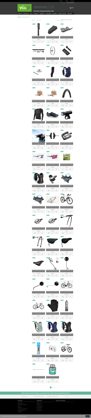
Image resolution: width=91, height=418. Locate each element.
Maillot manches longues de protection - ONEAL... (38, 121)
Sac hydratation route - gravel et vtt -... (38, 334)
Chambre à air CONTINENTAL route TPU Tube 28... (38, 100)
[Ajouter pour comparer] (42, 41)
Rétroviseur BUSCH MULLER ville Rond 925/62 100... (38, 291)
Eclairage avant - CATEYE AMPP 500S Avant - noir (66, 121)
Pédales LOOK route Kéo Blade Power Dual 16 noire (52, 355)
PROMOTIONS (38, 404)
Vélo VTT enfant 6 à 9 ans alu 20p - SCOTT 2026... (66, 355)
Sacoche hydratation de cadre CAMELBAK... (66, 185)
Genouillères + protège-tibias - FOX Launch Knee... (52, 79)
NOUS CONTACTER (39, 410)
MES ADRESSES (20, 407)
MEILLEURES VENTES (39, 407)
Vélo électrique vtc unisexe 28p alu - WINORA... (66, 291)
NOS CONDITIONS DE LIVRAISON (38, 396)
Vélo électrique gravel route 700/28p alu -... (66, 206)
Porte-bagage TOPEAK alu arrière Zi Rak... (38, 249)
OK (87, 416)
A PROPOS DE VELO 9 (24, 396)
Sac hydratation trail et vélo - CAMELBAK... (66, 79)
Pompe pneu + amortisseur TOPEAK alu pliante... (38, 36)
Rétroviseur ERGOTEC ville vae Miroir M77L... (52, 270)
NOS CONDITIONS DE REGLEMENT (52, 396)
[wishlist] (38, 41)
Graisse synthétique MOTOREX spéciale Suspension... (52, 376)
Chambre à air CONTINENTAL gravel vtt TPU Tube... (52, 100)
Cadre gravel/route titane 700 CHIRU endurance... (52, 206)
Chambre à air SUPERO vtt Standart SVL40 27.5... (66, 164)
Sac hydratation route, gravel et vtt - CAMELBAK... (66, 334)
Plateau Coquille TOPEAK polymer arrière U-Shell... (66, 36)
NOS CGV (66, 396)
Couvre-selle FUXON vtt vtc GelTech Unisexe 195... (66, 249)
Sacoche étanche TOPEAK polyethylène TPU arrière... (52, 36)
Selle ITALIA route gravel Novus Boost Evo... (38, 270)
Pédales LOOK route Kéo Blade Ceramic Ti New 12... (52, 185)
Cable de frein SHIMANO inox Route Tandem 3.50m (38, 376)
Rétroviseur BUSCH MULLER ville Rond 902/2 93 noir (66, 270)
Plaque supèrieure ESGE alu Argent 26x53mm (38, 79)
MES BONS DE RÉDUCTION (21, 410)
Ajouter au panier (34, 41)
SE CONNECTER (20, 411)
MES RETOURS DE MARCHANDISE (22, 404)
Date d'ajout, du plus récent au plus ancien (66, 20)
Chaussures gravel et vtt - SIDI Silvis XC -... (52, 121)
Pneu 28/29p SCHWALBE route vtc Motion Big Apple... (66, 100)
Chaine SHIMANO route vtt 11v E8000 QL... (38, 355)
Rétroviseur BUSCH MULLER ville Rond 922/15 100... (52, 291)
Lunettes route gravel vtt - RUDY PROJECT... (38, 164)
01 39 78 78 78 (70, 2)
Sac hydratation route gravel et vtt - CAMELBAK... (38, 185)
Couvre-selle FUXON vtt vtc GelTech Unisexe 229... (52, 249)
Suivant (54, 387)
